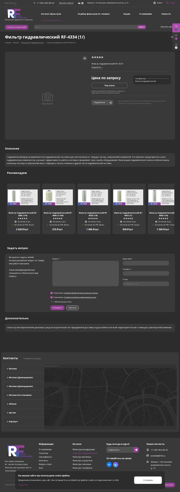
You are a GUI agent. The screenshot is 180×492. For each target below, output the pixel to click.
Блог (41, 467)
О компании (45, 449)
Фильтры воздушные (84, 449)
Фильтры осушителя (82, 460)
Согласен (148, 480)
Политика (43, 453)
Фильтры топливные (82, 467)
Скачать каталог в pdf (16, 27)
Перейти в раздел (32, 358)
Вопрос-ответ (45, 464)
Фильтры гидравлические (85, 453)
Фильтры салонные (82, 464)
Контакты (43, 460)
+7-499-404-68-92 (45, 3)
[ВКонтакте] (79, 3)
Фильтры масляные (82, 456)
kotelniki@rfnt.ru (158, 455)
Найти (142, 27)
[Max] (82, 3)
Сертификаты (45, 456)
